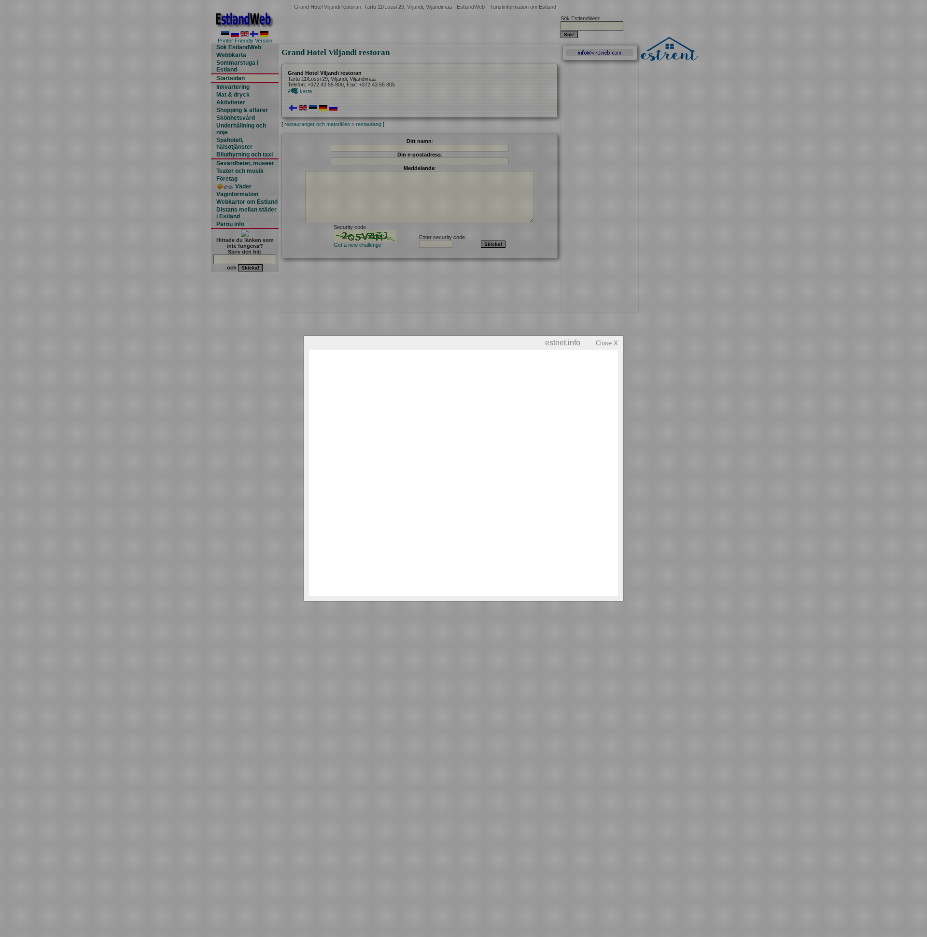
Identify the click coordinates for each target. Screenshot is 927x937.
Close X (607, 343)
